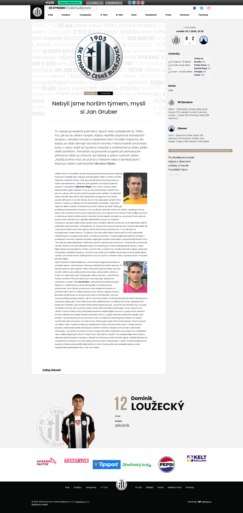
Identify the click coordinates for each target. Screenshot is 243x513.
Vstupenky (85, 14)
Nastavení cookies (40, 504)
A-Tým (104, 487)
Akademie (151, 14)
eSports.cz (80, 501)
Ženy (134, 14)
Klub (50, 14)
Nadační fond (174, 487)
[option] (47, 461)
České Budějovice (70, 8)
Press (168, 14)
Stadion (66, 14)
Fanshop (203, 14)
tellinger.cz (206, 501)
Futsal (160, 487)
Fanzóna (184, 14)
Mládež (149, 487)
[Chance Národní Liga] (70, 3)
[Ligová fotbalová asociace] (50, 3)
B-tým (119, 14)
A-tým (104, 14)
